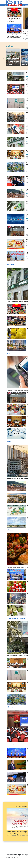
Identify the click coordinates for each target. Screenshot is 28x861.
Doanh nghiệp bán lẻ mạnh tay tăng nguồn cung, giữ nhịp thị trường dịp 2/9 (14, 20)
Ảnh (20, 806)
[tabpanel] (13, 57)
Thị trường (11, 264)
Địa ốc (9, 441)
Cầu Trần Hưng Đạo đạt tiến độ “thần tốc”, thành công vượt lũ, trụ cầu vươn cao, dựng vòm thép (13, 61)
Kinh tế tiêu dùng (14, 3)
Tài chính (10, 353)
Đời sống (10, 707)
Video (16, 806)
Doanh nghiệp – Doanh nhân (16, 618)
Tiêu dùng (10, 530)
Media (9, 806)
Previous (3, 57)
